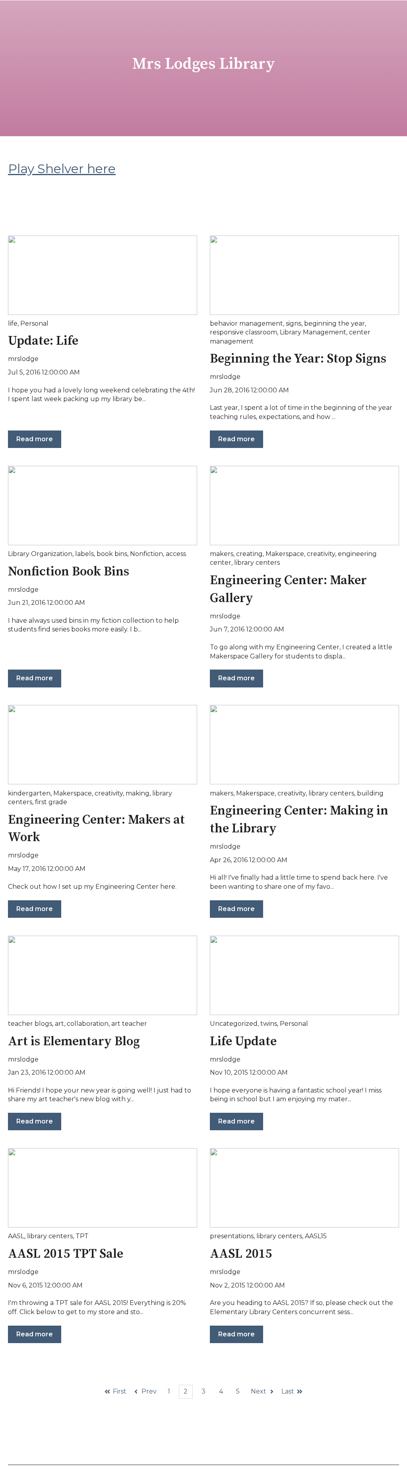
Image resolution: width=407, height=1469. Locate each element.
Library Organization (40, 554)
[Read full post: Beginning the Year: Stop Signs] (304, 275)
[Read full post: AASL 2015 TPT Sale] (102, 1188)
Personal (34, 323)
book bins (112, 554)
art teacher (129, 1023)
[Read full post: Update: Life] (102, 275)
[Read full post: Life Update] (304, 975)
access (176, 554)
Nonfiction (146, 554)
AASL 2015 (241, 1254)
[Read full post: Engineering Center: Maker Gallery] (304, 505)
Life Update (243, 1042)
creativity (321, 554)
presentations (232, 1236)
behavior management (246, 323)
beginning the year (334, 323)
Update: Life (43, 341)
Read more (34, 439)
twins (268, 1023)
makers (221, 554)
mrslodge (23, 359)
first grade (51, 802)
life (12, 323)
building (370, 793)
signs (293, 323)
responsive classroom (243, 332)
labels (84, 554)
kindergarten (29, 793)
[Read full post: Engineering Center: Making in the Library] (304, 744)
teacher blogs (30, 1023)
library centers (257, 562)
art (59, 1023)
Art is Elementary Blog (74, 1042)
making (137, 793)
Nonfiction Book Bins (68, 572)
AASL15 (316, 1236)
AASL (16, 1236)
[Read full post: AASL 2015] (304, 1188)
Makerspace (285, 554)
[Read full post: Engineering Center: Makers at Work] (102, 744)
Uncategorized (234, 1023)
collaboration (88, 1023)
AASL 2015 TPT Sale (65, 1254)
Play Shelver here (62, 168)
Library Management (313, 332)
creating (249, 554)
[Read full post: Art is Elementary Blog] (102, 975)
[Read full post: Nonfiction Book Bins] (102, 505)
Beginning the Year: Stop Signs (298, 359)
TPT (82, 1236)
